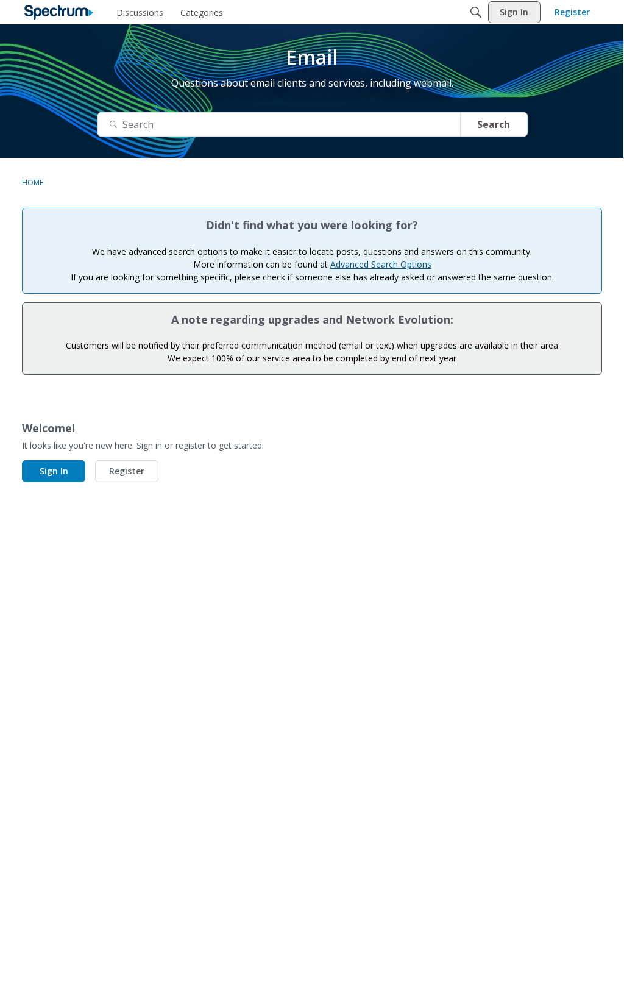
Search (493, 124)
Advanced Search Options (380, 264)
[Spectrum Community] (58, 12)
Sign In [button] (54, 471)
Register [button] (126, 471)
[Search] (476, 12)
